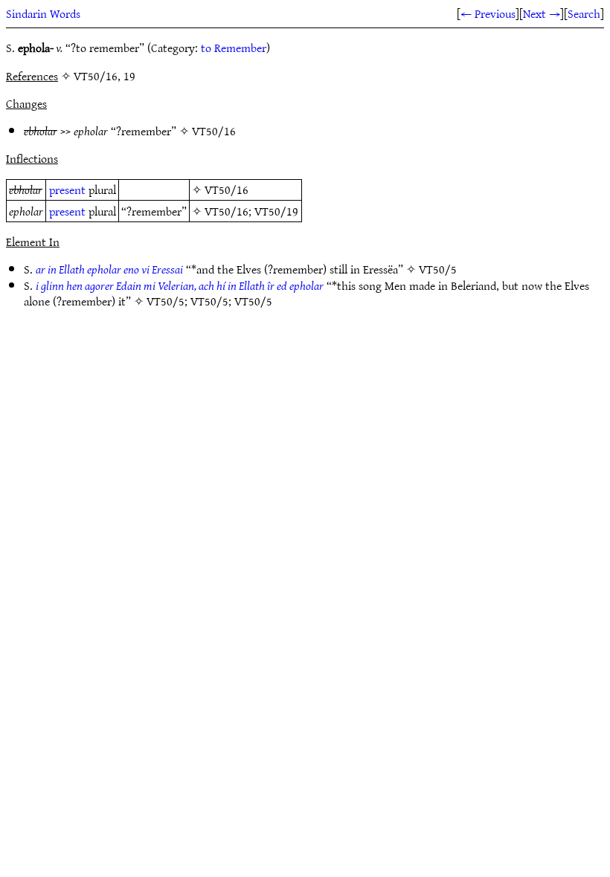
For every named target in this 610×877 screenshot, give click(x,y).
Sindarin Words (43, 13)
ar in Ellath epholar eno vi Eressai (109, 269)
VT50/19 (276, 211)
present (67, 189)
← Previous (488, 13)
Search (584, 13)
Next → (541, 13)
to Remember (233, 47)
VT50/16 (214, 130)
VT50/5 (438, 269)
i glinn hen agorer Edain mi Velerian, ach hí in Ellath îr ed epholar (180, 285)
